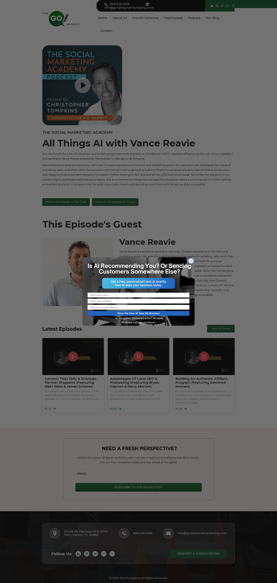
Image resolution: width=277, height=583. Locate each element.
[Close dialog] (191, 261)
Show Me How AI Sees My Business (138, 313)
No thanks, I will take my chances (138, 322)
